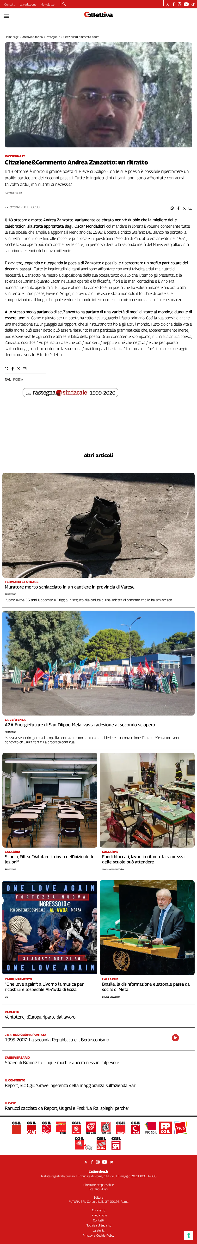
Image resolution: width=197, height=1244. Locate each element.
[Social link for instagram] (179, 4)
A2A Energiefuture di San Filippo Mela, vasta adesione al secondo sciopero (80, 724)
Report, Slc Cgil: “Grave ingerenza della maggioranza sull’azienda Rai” (70, 1085)
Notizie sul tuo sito (98, 1225)
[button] (172, 208)
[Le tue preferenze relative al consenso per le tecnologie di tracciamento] (188, 1235)
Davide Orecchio (111, 996)
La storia (98, 1230)
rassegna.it (53, 37)
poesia (18, 379)
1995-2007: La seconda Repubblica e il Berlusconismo (57, 1039)
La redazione (28, 4)
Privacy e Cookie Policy (98, 1235)
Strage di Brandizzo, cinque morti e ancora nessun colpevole (62, 1062)
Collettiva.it (98, 1172)
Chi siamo (98, 1210)
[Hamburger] (6, 16)
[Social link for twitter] (167, 4)
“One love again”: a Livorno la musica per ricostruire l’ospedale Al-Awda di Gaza (44, 987)
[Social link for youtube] (186, 4)
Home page (11, 37)
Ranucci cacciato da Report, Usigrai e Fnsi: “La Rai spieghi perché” (67, 1108)
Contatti (9, 4)
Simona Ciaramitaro (113, 869)
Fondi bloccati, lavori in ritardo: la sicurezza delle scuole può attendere (143, 859)
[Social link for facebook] (173, 4)
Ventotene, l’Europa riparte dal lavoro (40, 1016)
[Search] (64, 4)
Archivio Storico (32, 37)
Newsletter (48, 4)
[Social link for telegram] (193, 4)
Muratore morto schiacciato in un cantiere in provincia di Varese (70, 586)
